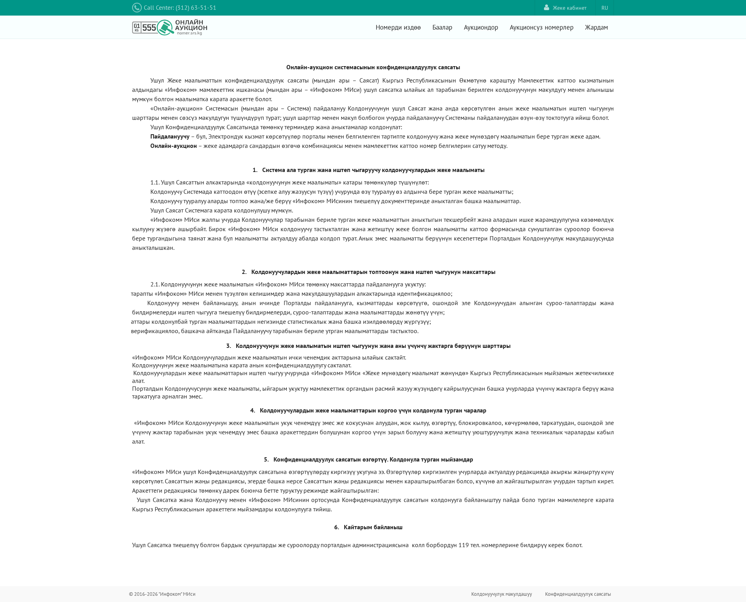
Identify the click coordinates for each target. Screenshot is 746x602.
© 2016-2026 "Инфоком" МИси (162, 594)
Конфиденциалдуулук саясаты (578, 594)
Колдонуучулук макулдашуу (501, 594)
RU (604, 7)
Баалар (442, 27)
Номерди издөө (398, 27)
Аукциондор (481, 27)
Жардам (596, 27)
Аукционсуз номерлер (541, 27)
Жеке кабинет (570, 7)
